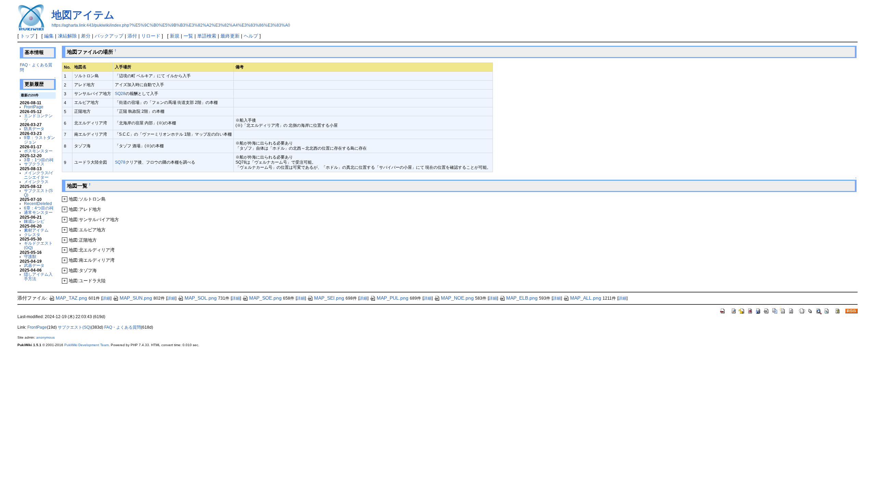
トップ (27, 36)
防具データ (34, 128)
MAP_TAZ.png (71, 298)
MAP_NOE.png (457, 298)
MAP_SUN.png (136, 298)
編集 (49, 36)
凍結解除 (67, 36)
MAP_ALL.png (585, 298)
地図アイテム (83, 14)
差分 (86, 36)
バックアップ (109, 36)
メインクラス (36, 181)
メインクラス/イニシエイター (39, 174)
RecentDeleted (38, 203)
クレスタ (32, 234)
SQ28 (120, 93)
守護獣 (30, 256)
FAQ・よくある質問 (122, 327)
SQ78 (120, 162)
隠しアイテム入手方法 (38, 276)
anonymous (45, 337)
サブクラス (34, 164)
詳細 (106, 298)
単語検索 (206, 36)
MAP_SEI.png (329, 298)
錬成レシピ (34, 221)
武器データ (34, 265)
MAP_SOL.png (201, 298)
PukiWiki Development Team (86, 345)
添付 (132, 36)
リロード (150, 36)
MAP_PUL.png (392, 298)
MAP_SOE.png (265, 298)
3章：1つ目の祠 (38, 160)
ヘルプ (251, 36)
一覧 (188, 36)
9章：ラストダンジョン (39, 139)
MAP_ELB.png (522, 298)
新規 (174, 36)
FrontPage (33, 107)
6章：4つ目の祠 (38, 208)
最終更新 (230, 36)
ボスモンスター (38, 151)
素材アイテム (36, 230)
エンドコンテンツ (38, 117)
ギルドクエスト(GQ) (38, 245)
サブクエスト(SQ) (38, 192)
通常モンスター (38, 212)
